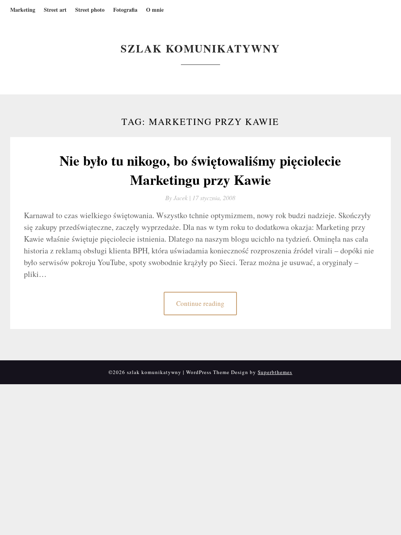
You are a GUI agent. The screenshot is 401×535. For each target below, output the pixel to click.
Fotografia (125, 9)
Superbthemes (275, 372)
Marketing (22, 9)
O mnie (155, 9)
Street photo (90, 9)
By (178, 197)
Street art (55, 9)
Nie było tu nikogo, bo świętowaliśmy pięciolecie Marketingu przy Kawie (200, 170)
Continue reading (200, 303)
